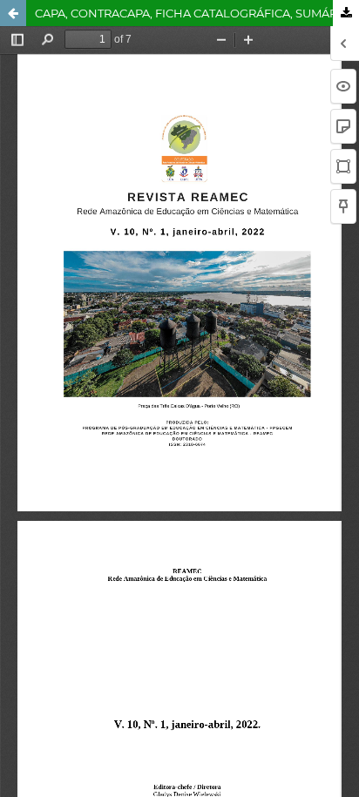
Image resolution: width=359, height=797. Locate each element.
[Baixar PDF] (346, 13)
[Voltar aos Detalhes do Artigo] (13, 13)
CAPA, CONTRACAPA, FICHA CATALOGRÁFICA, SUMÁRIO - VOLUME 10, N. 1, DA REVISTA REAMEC (197, 13)
